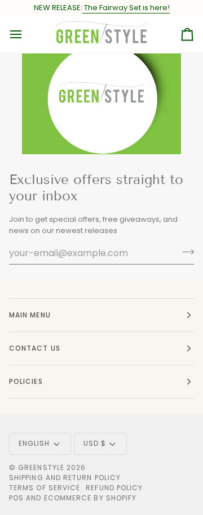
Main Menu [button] (30, 315)
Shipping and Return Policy (65, 477)
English (34, 443)
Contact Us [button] (34, 348)
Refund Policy (114, 487)
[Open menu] (26, 34)
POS (16, 498)
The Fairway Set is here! (126, 7)
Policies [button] (26, 381)
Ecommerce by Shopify (90, 498)
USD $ (94, 443)
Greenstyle (41, 467)
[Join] (184, 252)
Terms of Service (44, 487)
